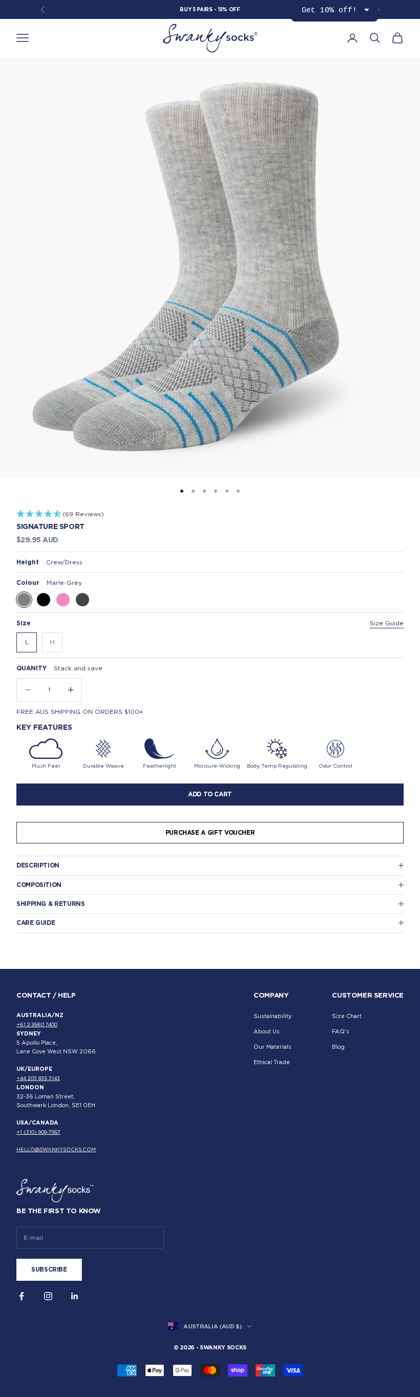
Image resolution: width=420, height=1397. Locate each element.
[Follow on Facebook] (21, 1296)
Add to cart (210, 794)
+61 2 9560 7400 (36, 1024)
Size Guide (387, 623)
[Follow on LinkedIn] (75, 1296)
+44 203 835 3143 (38, 1078)
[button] (210, 514)
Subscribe (49, 1269)
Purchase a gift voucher (210, 832)
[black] (43, 599)
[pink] (63, 599)
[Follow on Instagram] (48, 1296)
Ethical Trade (272, 1062)
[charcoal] (82, 599)
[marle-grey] (24, 599)
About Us (267, 1031)
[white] (102, 599)
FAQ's (340, 1031)
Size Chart (347, 1016)
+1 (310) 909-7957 (38, 1132)
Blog (338, 1047)
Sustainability (272, 1016)
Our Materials (272, 1047)
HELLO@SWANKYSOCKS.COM (56, 1149)
